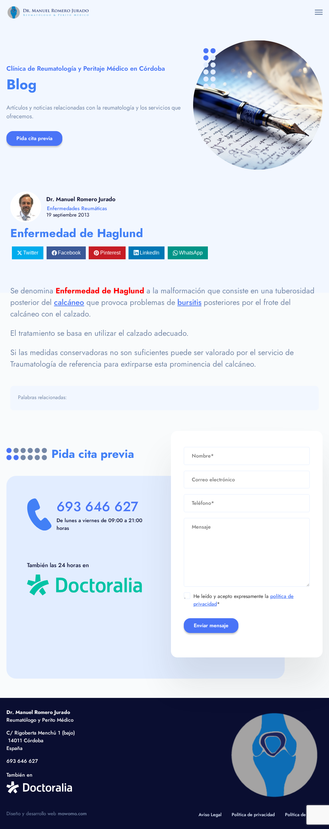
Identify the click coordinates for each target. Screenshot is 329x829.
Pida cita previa (34, 138)
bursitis (189, 302)
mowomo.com (72, 813)
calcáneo (69, 302)
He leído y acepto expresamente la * (239, 600)
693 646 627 (97, 506)
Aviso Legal (210, 814)
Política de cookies (304, 814)
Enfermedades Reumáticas (77, 208)
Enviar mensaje (211, 625)
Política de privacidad (253, 814)
